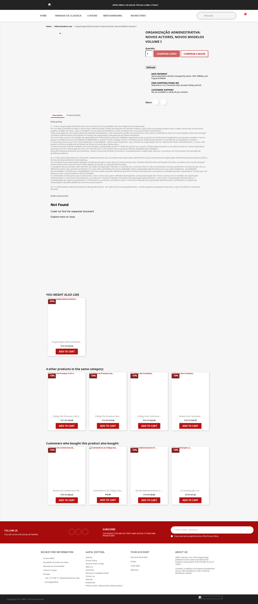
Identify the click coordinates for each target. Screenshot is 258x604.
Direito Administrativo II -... (149, 490)
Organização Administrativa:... (67, 341)
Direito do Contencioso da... (67, 490)
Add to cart (67, 351)
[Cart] (244, 16)
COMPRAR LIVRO (167, 53)
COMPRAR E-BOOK (194, 53)
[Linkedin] (85, 532)
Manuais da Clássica (68, 15)
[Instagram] (79, 532)
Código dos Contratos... (149, 416)
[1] (250, 530)
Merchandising (112, 15)
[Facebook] (72, 532)
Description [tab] (57, 115)
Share (156, 102)
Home (43, 15)
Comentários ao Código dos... (108, 490)
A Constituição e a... (190, 490)
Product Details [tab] (73, 115)
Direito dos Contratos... (190, 416)
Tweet (164, 102)
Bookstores (138, 15)
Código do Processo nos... (108, 416)
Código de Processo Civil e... (67, 416)
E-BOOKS (92, 15)
